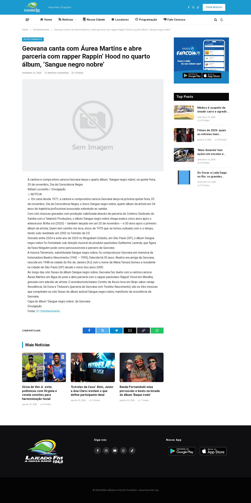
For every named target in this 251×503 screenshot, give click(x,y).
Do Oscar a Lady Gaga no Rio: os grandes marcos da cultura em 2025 (212, 175)
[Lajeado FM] (32, 7)
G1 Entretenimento (48, 311)
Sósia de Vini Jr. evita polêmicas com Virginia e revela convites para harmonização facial (39, 393)
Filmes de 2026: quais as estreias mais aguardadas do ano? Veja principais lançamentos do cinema (213, 132)
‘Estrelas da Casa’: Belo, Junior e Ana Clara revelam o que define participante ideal (92, 391)
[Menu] (27, 20)
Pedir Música (214, 7)
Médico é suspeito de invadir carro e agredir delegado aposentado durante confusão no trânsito (212, 110)
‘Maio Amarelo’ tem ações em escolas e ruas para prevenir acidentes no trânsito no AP (211, 152)
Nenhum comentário (58, 73)
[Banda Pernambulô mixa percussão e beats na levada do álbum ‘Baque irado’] (142, 367)
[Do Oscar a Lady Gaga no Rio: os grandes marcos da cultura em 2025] (184, 177)
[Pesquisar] (216, 20)
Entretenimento (33, 39)
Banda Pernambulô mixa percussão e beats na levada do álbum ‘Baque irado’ (140, 391)
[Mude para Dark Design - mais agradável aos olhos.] (221, 19)
